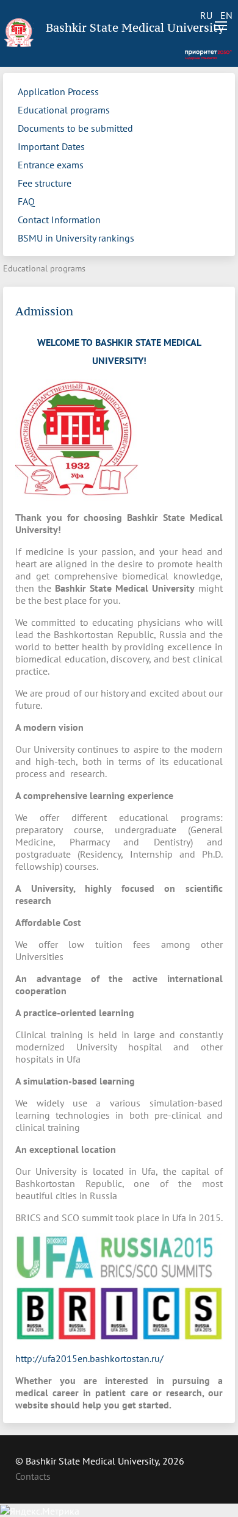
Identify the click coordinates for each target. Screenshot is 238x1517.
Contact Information (59, 219)
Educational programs (64, 110)
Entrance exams (51, 165)
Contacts (33, 1476)
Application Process (58, 91)
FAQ (26, 201)
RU (206, 15)
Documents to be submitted (75, 128)
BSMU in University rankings (76, 238)
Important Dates (51, 146)
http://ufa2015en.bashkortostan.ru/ (89, 1358)
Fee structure (44, 183)
